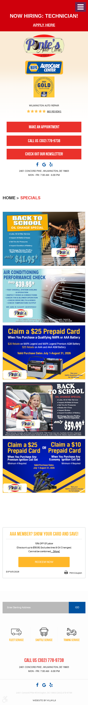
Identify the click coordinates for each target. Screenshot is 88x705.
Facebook (37, 164)
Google (44, 164)
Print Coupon (75, 573)
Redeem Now (44, 561)
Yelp (51, 164)
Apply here (44, 25)
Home (9, 197)
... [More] (55, 551)
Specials (30, 197)
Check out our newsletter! (44, 154)
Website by (44, 700)
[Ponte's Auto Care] (44, 46)
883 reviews (54, 111)
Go (77, 607)
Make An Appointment (44, 127)
